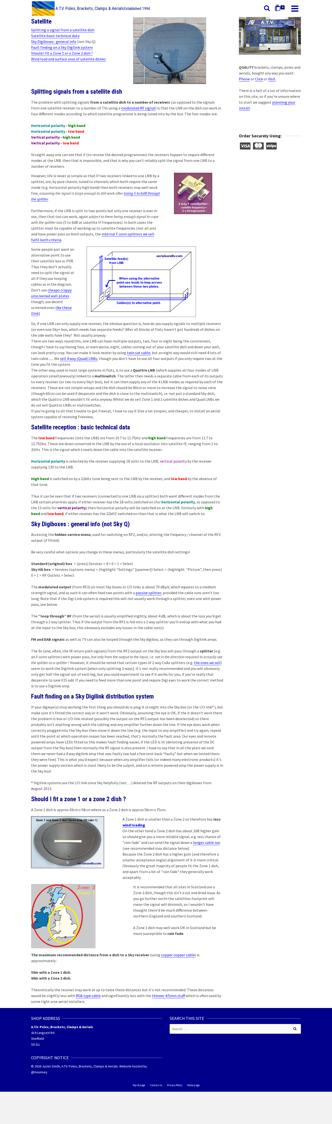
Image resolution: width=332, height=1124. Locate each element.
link (35, 313)
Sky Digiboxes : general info (53, 41)
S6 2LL (35, 1044)
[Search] (267, 8)
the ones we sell (207, 662)
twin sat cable (138, 352)
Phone (244, 78)
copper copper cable (178, 954)
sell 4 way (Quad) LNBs (78, 358)
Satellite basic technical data (55, 35)
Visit (271, 78)
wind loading (133, 825)
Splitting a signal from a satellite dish (62, 29)
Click (259, 78)
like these (63, 307)
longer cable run (206, 842)
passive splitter (148, 592)
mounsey (40, 1072)
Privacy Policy (174, 1085)
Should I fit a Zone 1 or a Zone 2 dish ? (62, 53)
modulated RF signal (138, 108)
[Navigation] (295, 8)
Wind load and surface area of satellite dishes (68, 59)
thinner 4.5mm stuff (168, 995)
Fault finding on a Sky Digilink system (62, 47)
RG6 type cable (88, 995)
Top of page (139, 1085)
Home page (193, 1085)
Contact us (156, 1085)
